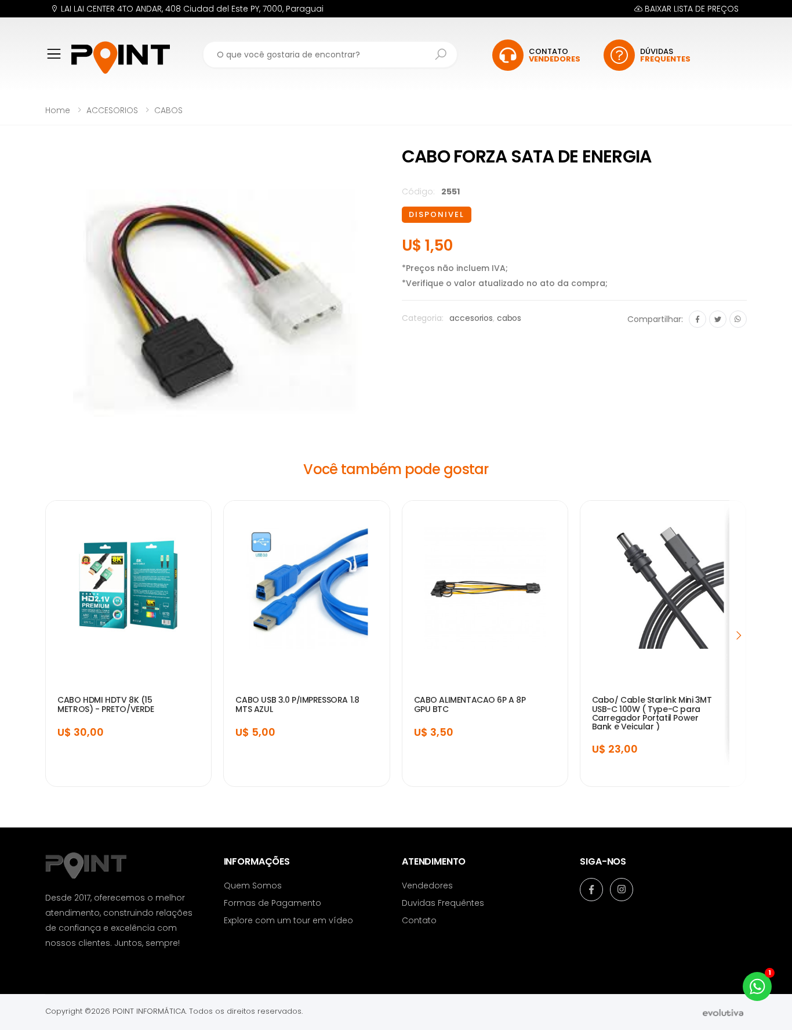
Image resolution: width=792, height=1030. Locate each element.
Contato (419, 920)
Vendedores (427, 885)
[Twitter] (717, 319)
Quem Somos (253, 885)
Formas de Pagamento (272, 903)
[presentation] (738, 635)
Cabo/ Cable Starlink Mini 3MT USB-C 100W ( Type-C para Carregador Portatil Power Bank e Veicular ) (652, 713)
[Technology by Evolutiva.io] (723, 1012)
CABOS (168, 110)
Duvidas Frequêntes (443, 903)
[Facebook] (697, 319)
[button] (58, 62)
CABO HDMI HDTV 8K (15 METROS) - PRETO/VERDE (105, 705)
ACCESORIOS (112, 110)
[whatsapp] (738, 319)
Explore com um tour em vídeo (288, 920)
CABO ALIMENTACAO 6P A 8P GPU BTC (470, 705)
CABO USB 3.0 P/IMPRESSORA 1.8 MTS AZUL (297, 705)
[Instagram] (621, 889)
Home (57, 110)
